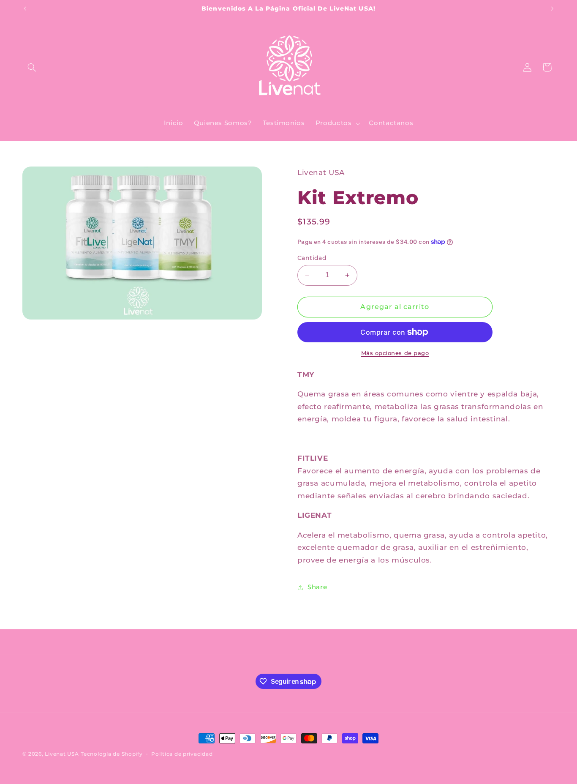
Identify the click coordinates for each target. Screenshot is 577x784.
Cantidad (312, 257)
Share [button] (317, 587)
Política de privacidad (181, 754)
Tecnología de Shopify (111, 754)
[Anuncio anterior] (25, 8)
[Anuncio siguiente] (552, 8)
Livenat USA (62, 754)
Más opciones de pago (395, 353)
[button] (32, 67)
